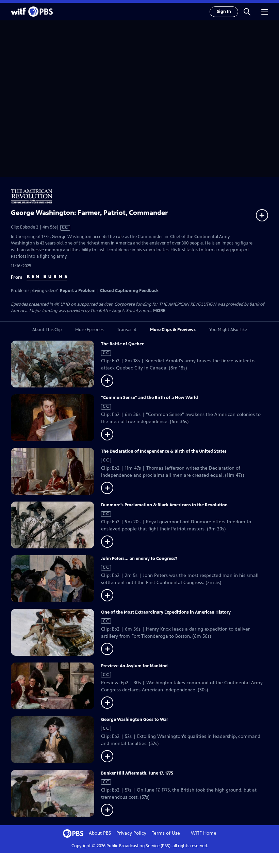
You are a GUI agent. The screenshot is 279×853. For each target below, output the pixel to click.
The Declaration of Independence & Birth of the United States (164, 451)
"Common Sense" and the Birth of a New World (149, 397)
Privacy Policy (131, 833)
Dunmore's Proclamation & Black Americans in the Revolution (164, 505)
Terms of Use (166, 833)
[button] (247, 11)
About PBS (100, 833)
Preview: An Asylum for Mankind (134, 666)
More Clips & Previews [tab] (173, 329)
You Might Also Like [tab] (228, 329)
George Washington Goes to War (134, 719)
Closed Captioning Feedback (129, 290)
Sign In (224, 11)
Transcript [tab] (126, 329)
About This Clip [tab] (47, 329)
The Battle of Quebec (122, 344)
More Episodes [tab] (89, 329)
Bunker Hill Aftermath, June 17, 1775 (137, 773)
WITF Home (203, 833)
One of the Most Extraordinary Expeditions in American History (166, 612)
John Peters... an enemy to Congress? (139, 558)
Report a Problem (78, 290)
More (159, 310)
